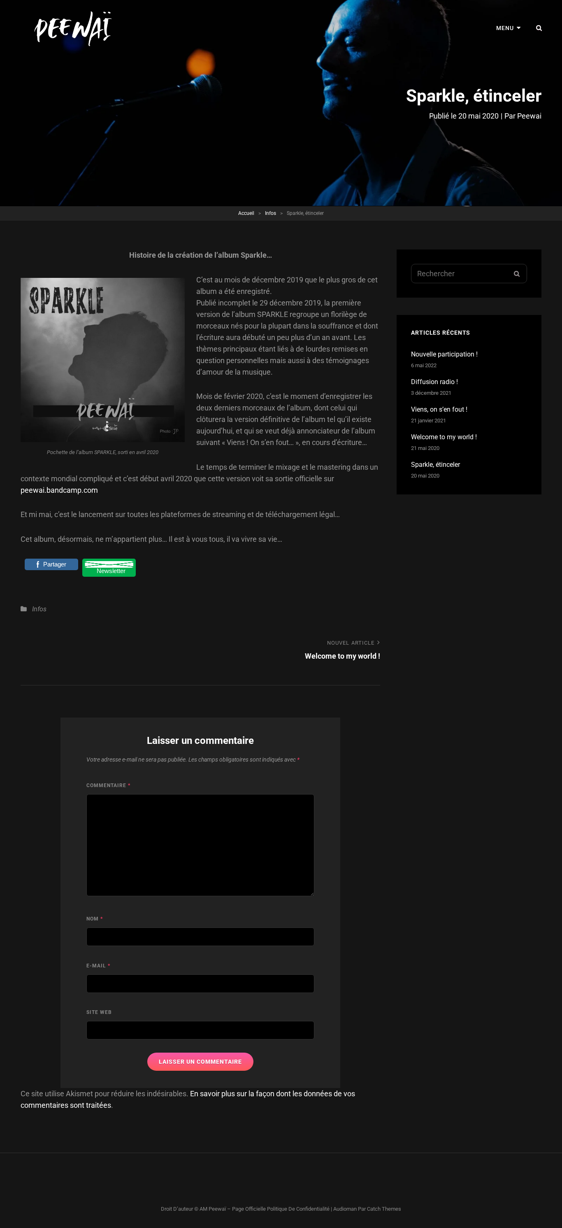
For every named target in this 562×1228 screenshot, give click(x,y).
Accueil (246, 213)
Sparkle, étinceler (435, 464)
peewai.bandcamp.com (59, 490)
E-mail (98, 966)
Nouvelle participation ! (444, 354)
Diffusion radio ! (434, 382)
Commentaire (108, 785)
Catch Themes (384, 1209)
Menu (505, 28)
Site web (99, 1012)
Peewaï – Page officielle (237, 1209)
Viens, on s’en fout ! (439, 409)
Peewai (529, 116)
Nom (94, 919)
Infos (270, 213)
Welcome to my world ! (444, 437)
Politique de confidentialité (298, 1209)
